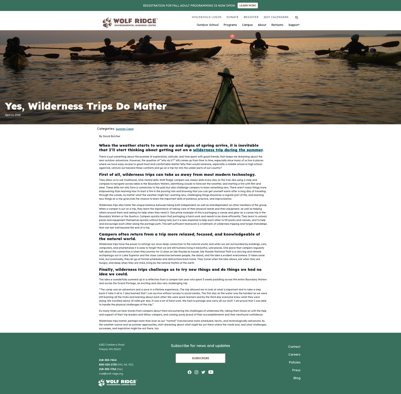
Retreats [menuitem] (277, 25)
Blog (296, 378)
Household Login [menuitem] (206, 17)
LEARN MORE (248, 5)
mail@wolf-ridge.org (111, 373)
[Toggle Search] (296, 17)
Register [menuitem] (251, 17)
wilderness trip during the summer (227, 149)
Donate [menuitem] (233, 17)
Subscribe (200, 358)
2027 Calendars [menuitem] (276, 17)
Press (296, 370)
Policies (294, 362)
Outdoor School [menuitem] (208, 25)
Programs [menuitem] (230, 25)
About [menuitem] (262, 25)
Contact (294, 347)
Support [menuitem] (293, 25)
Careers (294, 354)
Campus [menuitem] (247, 25)
